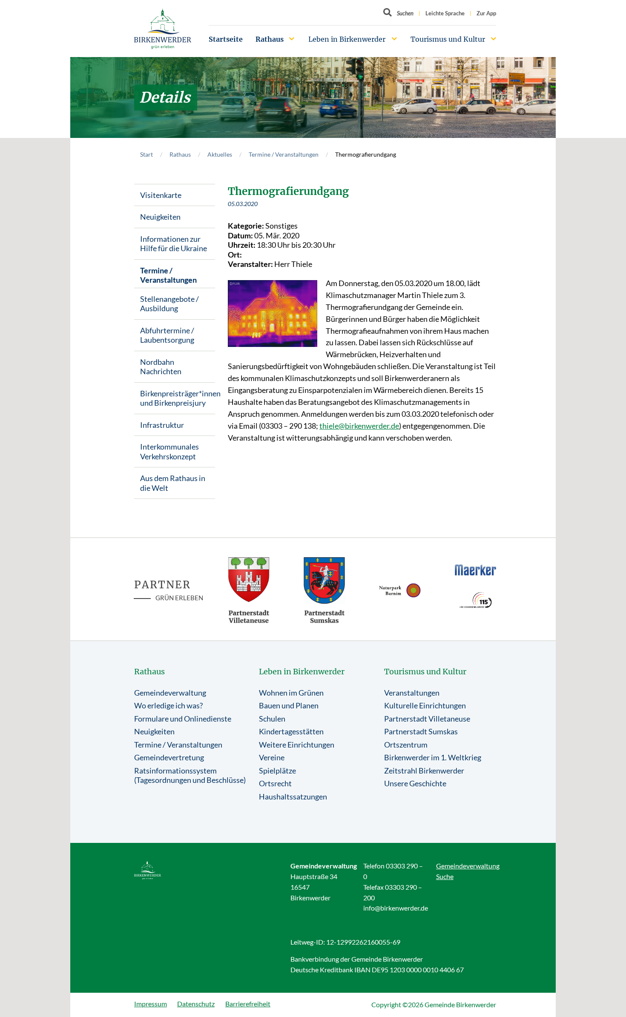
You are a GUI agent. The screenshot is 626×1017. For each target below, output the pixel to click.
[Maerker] (476, 569)
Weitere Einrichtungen (296, 744)
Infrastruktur (162, 425)
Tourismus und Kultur (448, 39)
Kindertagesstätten (291, 731)
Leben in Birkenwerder (346, 39)
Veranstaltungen (411, 692)
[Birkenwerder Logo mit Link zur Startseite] (162, 28)
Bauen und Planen (289, 705)
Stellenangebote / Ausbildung (169, 303)
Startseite (226, 39)
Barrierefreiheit (247, 1004)
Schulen (272, 718)
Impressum (150, 1004)
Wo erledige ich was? (168, 705)
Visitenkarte (160, 195)
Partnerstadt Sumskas (421, 731)
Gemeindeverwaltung (170, 692)
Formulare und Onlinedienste (182, 718)
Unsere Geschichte (415, 783)
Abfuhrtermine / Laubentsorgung (167, 335)
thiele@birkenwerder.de (359, 425)
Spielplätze (277, 770)
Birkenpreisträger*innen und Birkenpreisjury (177, 398)
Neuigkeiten (160, 216)
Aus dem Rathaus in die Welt (172, 483)
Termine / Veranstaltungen (284, 154)
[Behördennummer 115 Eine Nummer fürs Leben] (476, 600)
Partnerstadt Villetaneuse (427, 718)
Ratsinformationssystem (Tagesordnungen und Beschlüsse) (190, 775)
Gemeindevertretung (169, 757)
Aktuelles (219, 154)
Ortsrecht (275, 783)
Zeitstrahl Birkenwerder (424, 770)
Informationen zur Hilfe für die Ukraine (173, 243)
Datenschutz (196, 1004)
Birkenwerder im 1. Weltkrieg (432, 757)
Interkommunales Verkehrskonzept (169, 451)
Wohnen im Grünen (291, 692)
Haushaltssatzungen (293, 796)
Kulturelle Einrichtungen (425, 705)
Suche (445, 876)
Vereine (271, 757)
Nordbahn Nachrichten (160, 366)
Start (146, 154)
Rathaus (270, 39)
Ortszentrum (406, 744)
